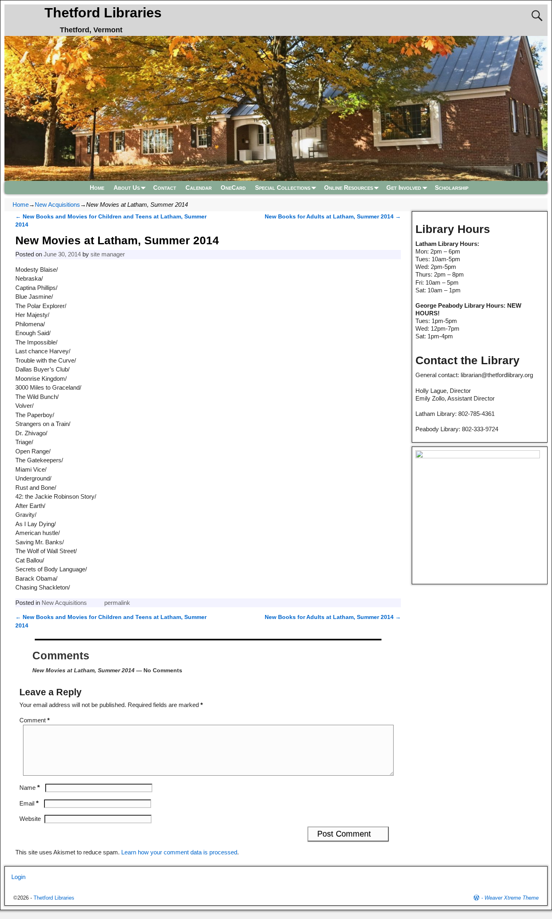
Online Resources (348, 187)
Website (30, 818)
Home (97, 187)
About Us (127, 187)
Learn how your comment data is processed (179, 852)
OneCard (233, 187)
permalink (117, 602)
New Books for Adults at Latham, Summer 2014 (333, 217)
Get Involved (403, 187)
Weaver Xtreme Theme (512, 898)
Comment (34, 720)
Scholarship (451, 187)
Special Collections (282, 187)
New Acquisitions (57, 204)
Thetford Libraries (103, 12)
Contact (164, 187)
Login (18, 876)
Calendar (198, 187)
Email (29, 803)
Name (29, 787)
